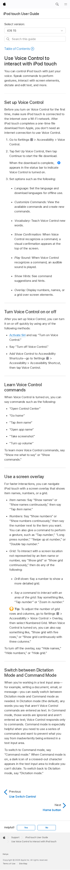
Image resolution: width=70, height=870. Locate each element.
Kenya (5, 854)
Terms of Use (9, 863)
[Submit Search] (8, 39)
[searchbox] (35, 39)
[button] (57, 4)
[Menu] (65, 4)
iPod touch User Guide (21, 14)
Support (15, 837)
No (46, 827)
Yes (26, 827)
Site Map (23, 863)
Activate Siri (17, 335)
